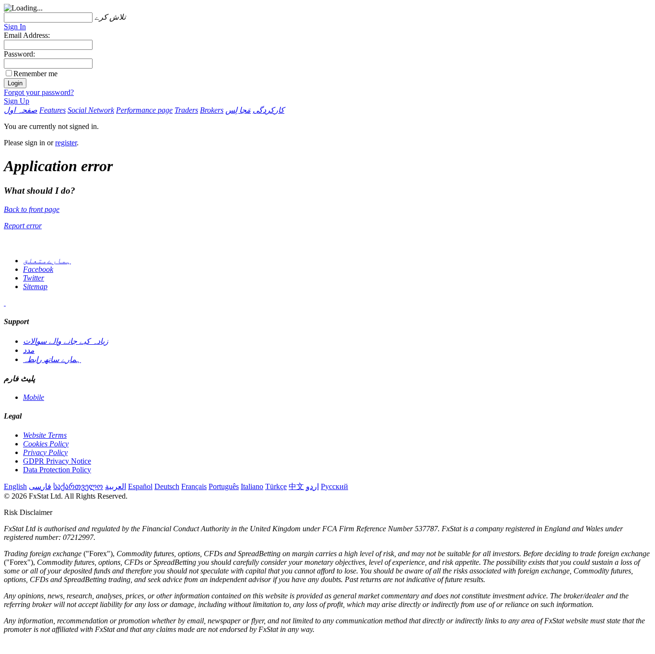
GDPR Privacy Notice (57, 461)
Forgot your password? (39, 92)
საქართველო (78, 486)
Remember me (35, 74)
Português (224, 486)
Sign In (15, 27)
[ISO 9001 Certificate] (5, 303)
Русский (334, 486)
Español (140, 486)
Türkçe (276, 486)
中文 (296, 486)
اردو (312, 486)
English (15, 486)
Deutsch (166, 486)
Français (194, 486)
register (66, 143)
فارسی (40, 486)
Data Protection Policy (57, 470)
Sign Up (16, 101)
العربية (115, 486)
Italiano (252, 486)
